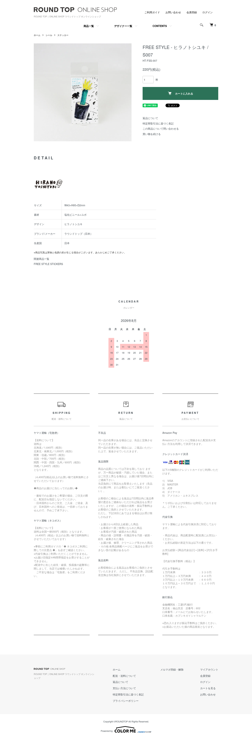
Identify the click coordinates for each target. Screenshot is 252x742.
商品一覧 (89, 26)
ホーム (37, 35)
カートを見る (208, 688)
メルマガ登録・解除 (172, 669)
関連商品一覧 (41, 259)
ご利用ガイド (152, 12)
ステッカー (62, 35)
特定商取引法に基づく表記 (158, 123)
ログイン (207, 12)
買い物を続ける (152, 134)
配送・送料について (124, 676)
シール (49, 35)
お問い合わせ (173, 12)
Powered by (107, 730)
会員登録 (192, 12)
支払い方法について (124, 688)
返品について (150, 118)
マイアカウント (209, 669)
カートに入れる (184, 93)
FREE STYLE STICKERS (48, 264)
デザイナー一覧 (123, 26)
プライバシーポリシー (126, 700)
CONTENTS (160, 26)
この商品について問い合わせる (161, 128)
